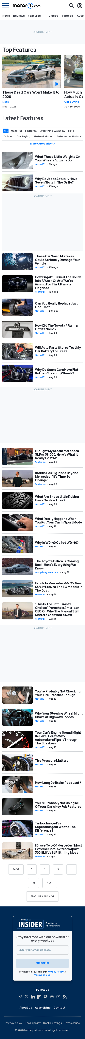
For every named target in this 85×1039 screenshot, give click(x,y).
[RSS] (65, 997)
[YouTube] (58, 997)
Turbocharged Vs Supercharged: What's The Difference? (55, 827)
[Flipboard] (39, 997)
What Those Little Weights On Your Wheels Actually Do (57, 158)
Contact (59, 1007)
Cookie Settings (52, 1023)
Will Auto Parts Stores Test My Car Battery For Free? (58, 349)
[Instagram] (52, 997)
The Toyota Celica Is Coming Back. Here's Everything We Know (57, 564)
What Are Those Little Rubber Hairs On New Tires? (57, 498)
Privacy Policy (55, 971)
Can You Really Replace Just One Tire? (56, 305)
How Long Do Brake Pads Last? (58, 782)
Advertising (42, 1007)
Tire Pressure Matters (51, 760)
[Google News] (46, 997)
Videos (53, 16)
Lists (5, 102)
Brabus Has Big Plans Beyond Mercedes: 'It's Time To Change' (56, 476)
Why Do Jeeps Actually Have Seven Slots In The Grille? (56, 181)
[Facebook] (20, 997)
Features (34, 16)
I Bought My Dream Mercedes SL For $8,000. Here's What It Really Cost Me (57, 454)
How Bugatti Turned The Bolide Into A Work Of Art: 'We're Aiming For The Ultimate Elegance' (58, 282)
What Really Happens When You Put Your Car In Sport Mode (58, 520)
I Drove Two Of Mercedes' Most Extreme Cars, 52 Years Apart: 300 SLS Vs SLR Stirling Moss (58, 849)
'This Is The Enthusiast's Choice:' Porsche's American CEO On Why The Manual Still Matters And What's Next (57, 609)
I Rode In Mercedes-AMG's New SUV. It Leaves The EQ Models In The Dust (58, 587)
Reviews (19, 16)
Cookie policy (33, 1023)
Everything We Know (47, 572)
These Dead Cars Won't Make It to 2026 (31, 94)
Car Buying (71, 102)
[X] (27, 997)
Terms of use (72, 1023)
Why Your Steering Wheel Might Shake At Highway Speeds (59, 715)
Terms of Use (42, 975)
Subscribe (42, 963)
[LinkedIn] (33, 997)
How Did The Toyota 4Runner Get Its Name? (57, 327)
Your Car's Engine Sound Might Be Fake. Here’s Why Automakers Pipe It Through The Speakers (58, 737)
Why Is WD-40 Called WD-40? (57, 542)
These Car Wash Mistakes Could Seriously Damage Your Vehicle (57, 260)
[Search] (71, 5)
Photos (67, 16)
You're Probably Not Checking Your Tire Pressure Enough (57, 693)
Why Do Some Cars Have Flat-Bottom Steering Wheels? (57, 371)
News (6, 16)
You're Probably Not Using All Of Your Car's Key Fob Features (58, 805)
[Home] (26, 5)
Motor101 (40, 164)
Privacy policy (14, 1023)
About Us (26, 1007)
